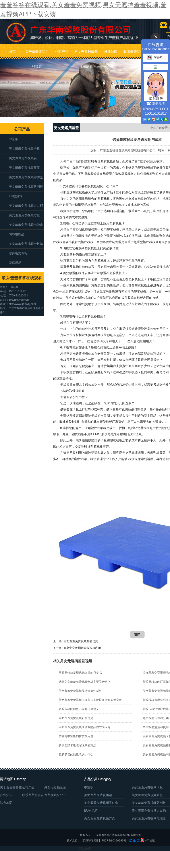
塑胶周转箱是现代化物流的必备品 (80, 672)
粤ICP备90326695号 (113, 840)
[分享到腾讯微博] (158, 119)
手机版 (151, 840)
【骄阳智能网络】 (90, 840)
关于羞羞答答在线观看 (36, 54)
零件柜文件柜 (18, 253)
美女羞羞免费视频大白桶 (26, 205)
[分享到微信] (166, 119)
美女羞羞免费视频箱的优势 (81, 641)
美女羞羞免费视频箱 (23, 158)
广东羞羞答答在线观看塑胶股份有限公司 (128, 150)
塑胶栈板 (106, 161)
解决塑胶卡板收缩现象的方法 (77, 745)
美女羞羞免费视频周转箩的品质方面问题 (84, 727)
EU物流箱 (15, 196)
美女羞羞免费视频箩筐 (24, 167)
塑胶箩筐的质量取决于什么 (76, 754)
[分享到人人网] (162, 119)
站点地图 (6, 802)
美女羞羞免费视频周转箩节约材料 (80, 691)
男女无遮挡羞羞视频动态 (86, 54)
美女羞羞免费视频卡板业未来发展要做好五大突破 (90, 700)
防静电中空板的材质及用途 (76, 736)
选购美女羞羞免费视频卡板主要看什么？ (84, 681)
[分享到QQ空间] (149, 119)
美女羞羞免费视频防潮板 (26, 186)
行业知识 (110, 51)
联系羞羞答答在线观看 (135, 54)
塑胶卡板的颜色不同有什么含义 (79, 709)
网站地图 (85, 848)
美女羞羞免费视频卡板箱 (26, 243)
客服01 (158, 57)
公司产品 (61, 51)
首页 (12, 51)
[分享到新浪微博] (153, 119)
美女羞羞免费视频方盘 (24, 215)
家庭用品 (15, 262)
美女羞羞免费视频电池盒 (26, 224)
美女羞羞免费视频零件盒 (26, 177)
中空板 (13, 139)
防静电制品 (16, 234)
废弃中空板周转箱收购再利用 (82, 648)
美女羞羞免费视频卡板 (24, 148)
